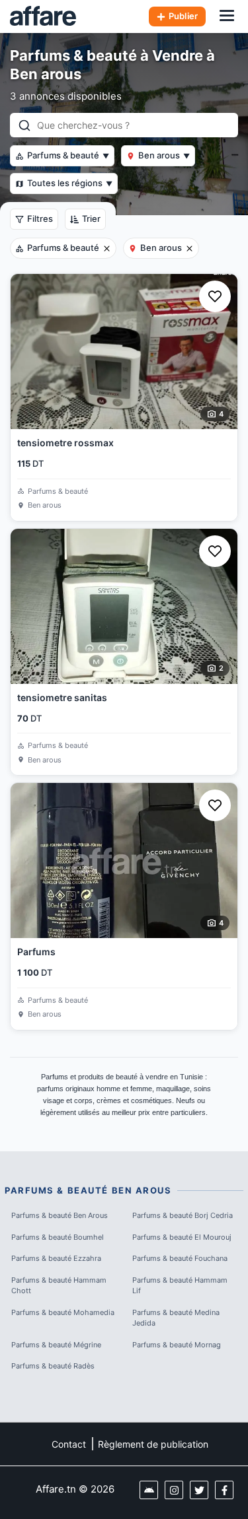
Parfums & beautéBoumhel (57, 1237)
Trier (91, 218)
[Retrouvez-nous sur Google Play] (149, 1490)
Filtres (40, 218)
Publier (183, 16)
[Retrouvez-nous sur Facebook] (224, 1490)
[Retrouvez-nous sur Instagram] (174, 1490)
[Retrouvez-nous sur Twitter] (199, 1490)
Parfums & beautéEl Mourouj (181, 1237)
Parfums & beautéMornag (176, 1344)
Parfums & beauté (68, 155)
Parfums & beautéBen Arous (59, 1215)
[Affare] (43, 16)
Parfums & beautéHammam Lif (179, 1285)
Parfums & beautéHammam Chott (58, 1285)
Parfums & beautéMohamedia (62, 1312)
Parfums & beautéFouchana (179, 1258)
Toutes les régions (69, 183)
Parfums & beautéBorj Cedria (182, 1215)
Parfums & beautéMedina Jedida (176, 1318)
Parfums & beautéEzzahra (56, 1258)
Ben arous (164, 155)
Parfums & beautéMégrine (56, 1344)
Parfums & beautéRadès (53, 1365)
